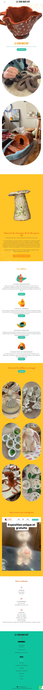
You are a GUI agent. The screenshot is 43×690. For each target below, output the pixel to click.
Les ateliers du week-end (21, 670)
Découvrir (21, 359)
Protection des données (26, 688)
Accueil (21, 660)
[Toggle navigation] (4, 2)
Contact (21, 678)
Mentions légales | (17, 688)
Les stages (21, 668)
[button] (40, 687)
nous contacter (21, 49)
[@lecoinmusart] (6, 520)
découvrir (21, 294)
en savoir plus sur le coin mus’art (21, 256)
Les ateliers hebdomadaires (21, 665)
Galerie (21, 676)
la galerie (21, 371)
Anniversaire (21, 673)
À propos (21, 662)
